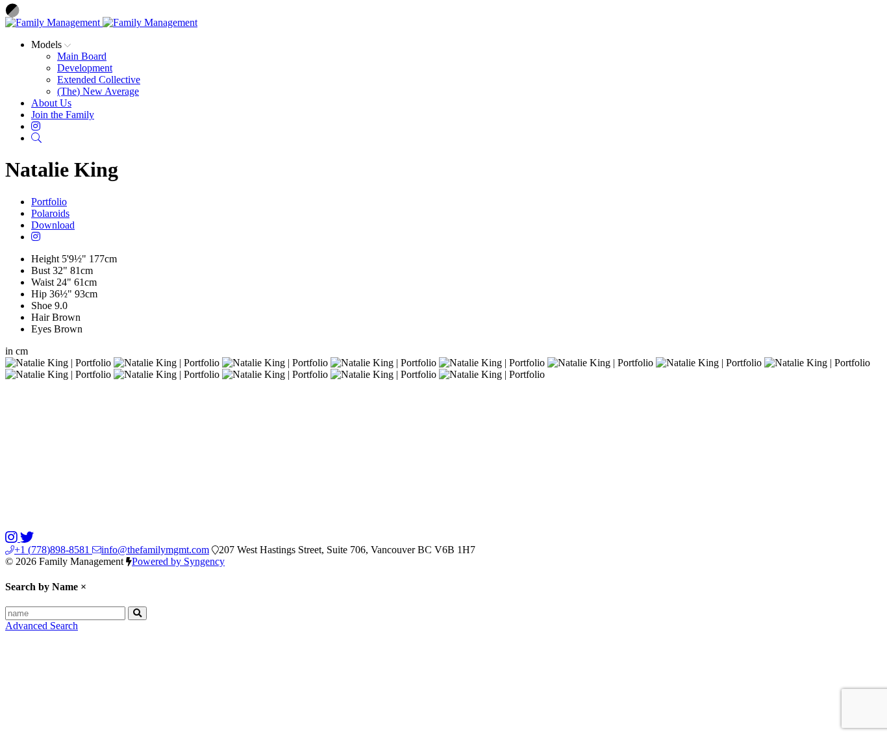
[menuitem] (81, 56)
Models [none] (47, 44)
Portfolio (49, 201)
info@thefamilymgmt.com (155, 549)
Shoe (41, 305)
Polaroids (50, 213)
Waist (42, 282)
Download (53, 225)
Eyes (41, 328)
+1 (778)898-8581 (53, 549)
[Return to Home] (101, 22)
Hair (40, 317)
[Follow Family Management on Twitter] (27, 537)
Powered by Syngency (178, 561)
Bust (40, 270)
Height (45, 258)
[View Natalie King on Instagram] (35, 236)
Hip (39, 293)
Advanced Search (41, 625)
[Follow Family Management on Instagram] (12, 537)
